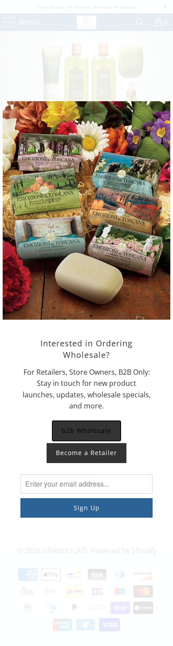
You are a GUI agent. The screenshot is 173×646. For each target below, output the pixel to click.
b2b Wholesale (86, 430)
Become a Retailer (86, 452)
